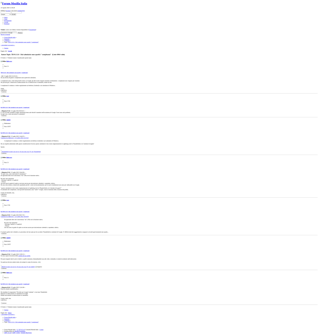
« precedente (4, 45)
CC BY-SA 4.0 (21, 329)
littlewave (9, 61)
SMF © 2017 (16, 333)
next (7, 96)
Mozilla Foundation (20, 331)
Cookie (41, 329)
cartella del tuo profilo (24, 256)
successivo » (11, 45)
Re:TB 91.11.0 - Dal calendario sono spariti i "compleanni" (15, 107)
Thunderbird (32, 29)
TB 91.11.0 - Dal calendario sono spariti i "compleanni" (14, 72)
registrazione (21, 10)
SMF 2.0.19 (7, 333)
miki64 (8, 120)
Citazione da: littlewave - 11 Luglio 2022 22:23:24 (14, 138)
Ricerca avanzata (5, 34)
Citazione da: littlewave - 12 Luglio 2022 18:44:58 (15, 216)
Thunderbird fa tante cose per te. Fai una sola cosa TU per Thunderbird (21, 151)
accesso (8, 10)
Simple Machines (26, 333)
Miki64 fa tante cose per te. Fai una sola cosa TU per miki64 (18, 267)
